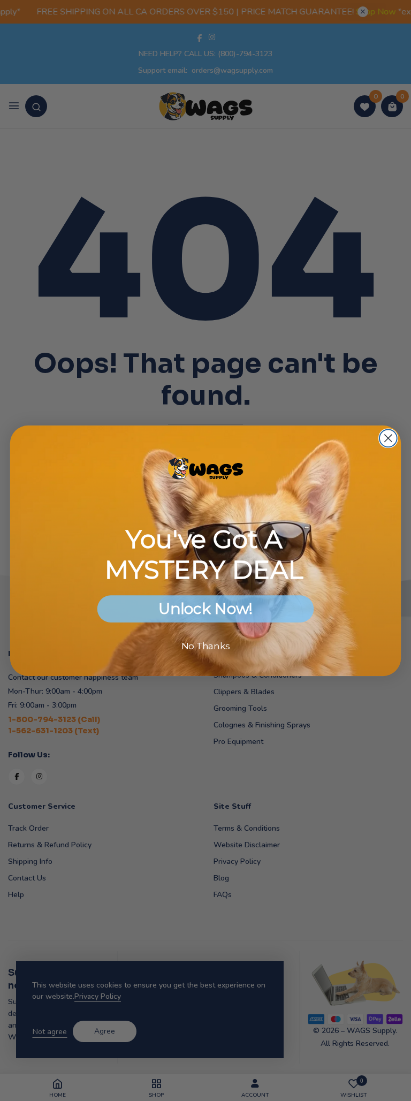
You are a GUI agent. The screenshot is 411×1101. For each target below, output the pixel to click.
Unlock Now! (205, 608)
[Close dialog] (388, 438)
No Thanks (205, 645)
